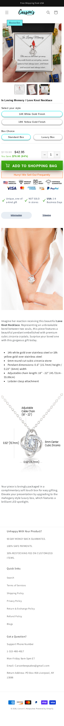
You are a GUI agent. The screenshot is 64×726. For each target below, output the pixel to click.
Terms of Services (16, 585)
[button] (7, 12)
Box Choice (8, 131)
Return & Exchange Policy (21, 608)
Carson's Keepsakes (26, 708)
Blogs (10, 624)
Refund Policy (14, 616)
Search (10, 577)
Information (16, 215)
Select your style (11, 108)
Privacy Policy (14, 600)
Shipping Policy (15, 593)
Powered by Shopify (44, 708)
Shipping (46, 215)
